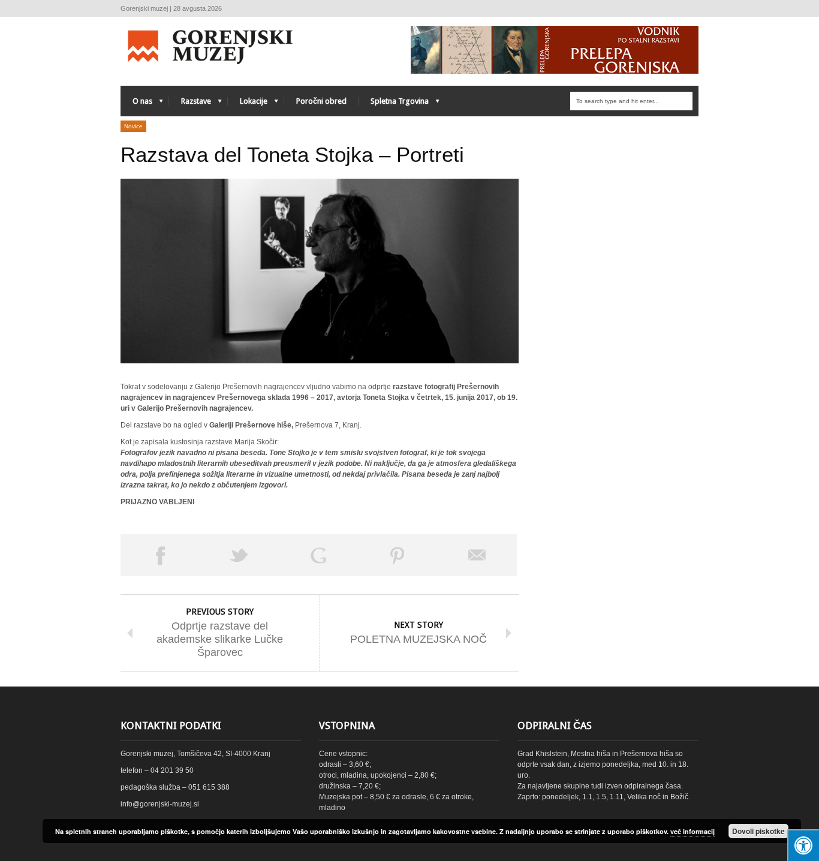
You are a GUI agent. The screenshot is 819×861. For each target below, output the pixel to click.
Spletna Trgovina (394, 104)
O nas (136, 104)
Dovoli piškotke (758, 831)
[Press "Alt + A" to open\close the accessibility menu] (803, 845)
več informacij (692, 831)
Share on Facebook (160, 555)
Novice (133, 126)
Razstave (190, 104)
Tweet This (239, 555)
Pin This (397, 555)
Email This (477, 555)
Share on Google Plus (318, 555)
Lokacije (247, 104)
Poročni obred (321, 101)
